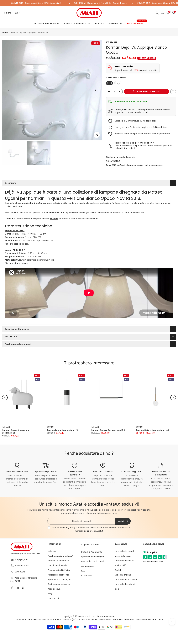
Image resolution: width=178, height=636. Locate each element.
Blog (117, 589)
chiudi (176, 3)
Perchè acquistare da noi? (60, 556)
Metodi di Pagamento (58, 575)
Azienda (52, 551)
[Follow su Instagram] (17, 588)
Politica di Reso (160, 127)
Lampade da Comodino (138, 165)
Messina (33, 578)
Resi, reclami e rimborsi (59, 584)
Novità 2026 (120, 565)
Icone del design (123, 556)
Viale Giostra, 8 (21, 578)
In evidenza (115, 23)
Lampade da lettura (124, 560)
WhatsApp (20, 572)
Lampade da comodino (126, 579)
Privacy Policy (68, 527)
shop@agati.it (21, 559)
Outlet (118, 570)
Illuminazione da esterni (76, 23)
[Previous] (8, 90)
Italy (12, 581)
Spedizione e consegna (59, 579)
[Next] (95, 90)
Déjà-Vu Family (119, 165)
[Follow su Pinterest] (23, 588)
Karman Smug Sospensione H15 (62, 430)
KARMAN (111, 42)
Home (5, 32)
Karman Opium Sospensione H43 (152, 430)
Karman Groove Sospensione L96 (108, 430)
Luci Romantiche (123, 575)
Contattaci (53, 598)
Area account (54, 589)
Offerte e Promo (136, 23)
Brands (98, 23)
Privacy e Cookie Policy (59, 570)
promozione (157, 165)
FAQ (50, 593)
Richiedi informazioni (125, 148)
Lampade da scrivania (125, 584)
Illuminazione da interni (46, 23)
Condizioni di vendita (58, 565)
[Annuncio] (89, 3)
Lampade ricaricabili (124, 551)
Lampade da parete (125, 157)
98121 (17, 581)
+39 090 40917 (22, 565)
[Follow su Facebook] (11, 588)
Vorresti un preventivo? (59, 560)
